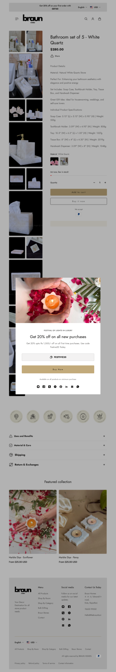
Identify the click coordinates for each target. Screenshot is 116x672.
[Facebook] (43, 386)
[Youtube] (55, 386)
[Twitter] (49, 386)
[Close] (96, 281)
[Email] (72, 386)
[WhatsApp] (77, 386)
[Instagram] (38, 386)
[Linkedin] (66, 386)
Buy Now (58, 369)
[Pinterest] (60, 386)
